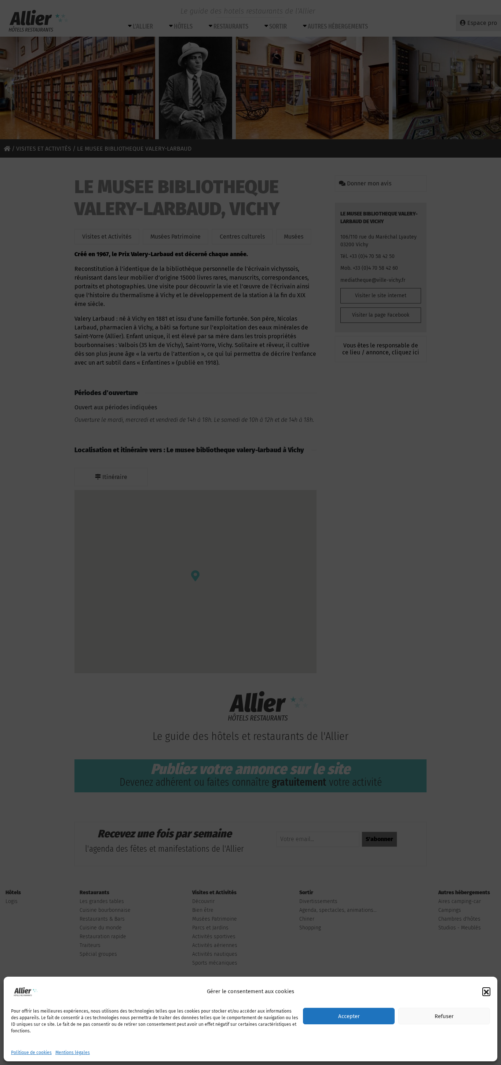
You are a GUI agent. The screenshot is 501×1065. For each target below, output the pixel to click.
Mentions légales (72, 1052)
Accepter (349, 1016)
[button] (486, 991)
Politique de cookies (31, 1052)
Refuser (444, 1016)
